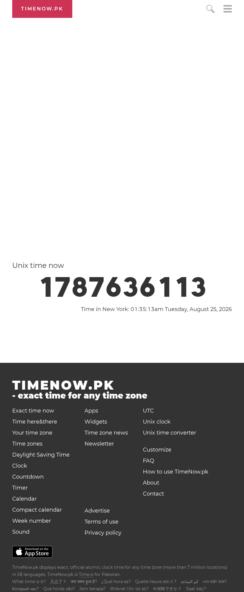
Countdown (28, 477)
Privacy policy (103, 532)
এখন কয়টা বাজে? (215, 581)
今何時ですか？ (167, 588)
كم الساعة (189, 581)
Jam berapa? (92, 588)
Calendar (24, 499)
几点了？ (58, 581)
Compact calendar (37, 510)
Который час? (25, 588)
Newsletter (99, 444)
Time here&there (34, 421)
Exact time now (33, 410)
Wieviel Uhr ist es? (129, 588)
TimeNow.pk (42, 9)
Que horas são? (59, 588)
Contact (153, 494)
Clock (19, 466)
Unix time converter (169, 432)
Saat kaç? (196, 588)
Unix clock (157, 421)
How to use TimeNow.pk (175, 471)
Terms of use (101, 521)
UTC (148, 410)
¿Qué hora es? (116, 581)
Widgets (96, 421)
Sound (20, 532)
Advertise (97, 510)
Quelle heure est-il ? (155, 581)
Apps (91, 410)
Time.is (86, 574)
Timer (20, 488)
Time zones (27, 444)
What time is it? (29, 581)
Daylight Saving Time (41, 455)
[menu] (227, 9)
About (151, 482)
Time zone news (106, 432)
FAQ (148, 460)
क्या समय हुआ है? (84, 581)
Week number (31, 521)
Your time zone (32, 432)
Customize (157, 449)
